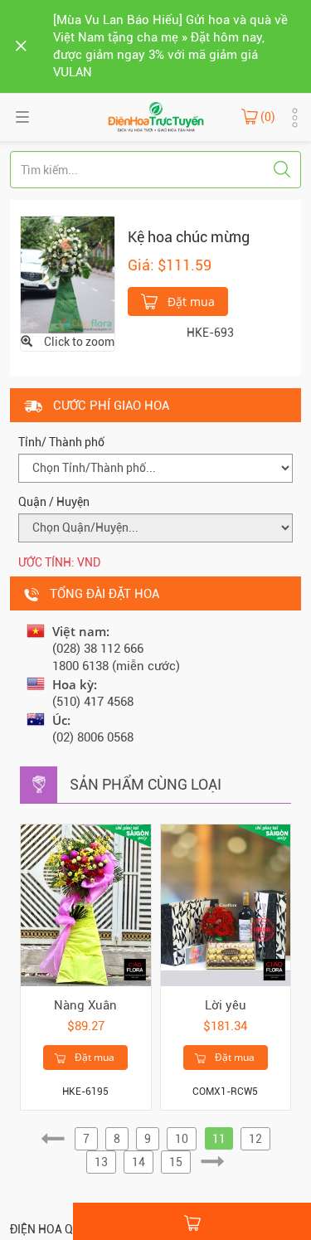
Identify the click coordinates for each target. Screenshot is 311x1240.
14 (138, 1162)
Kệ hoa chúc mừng (189, 237)
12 (255, 1138)
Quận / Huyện (54, 501)
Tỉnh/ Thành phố (61, 442)
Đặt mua (189, 301)
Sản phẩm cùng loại (145, 784)
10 (181, 1138)
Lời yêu (225, 1005)
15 (175, 1162)
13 (101, 1162)
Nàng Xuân (85, 1005)
